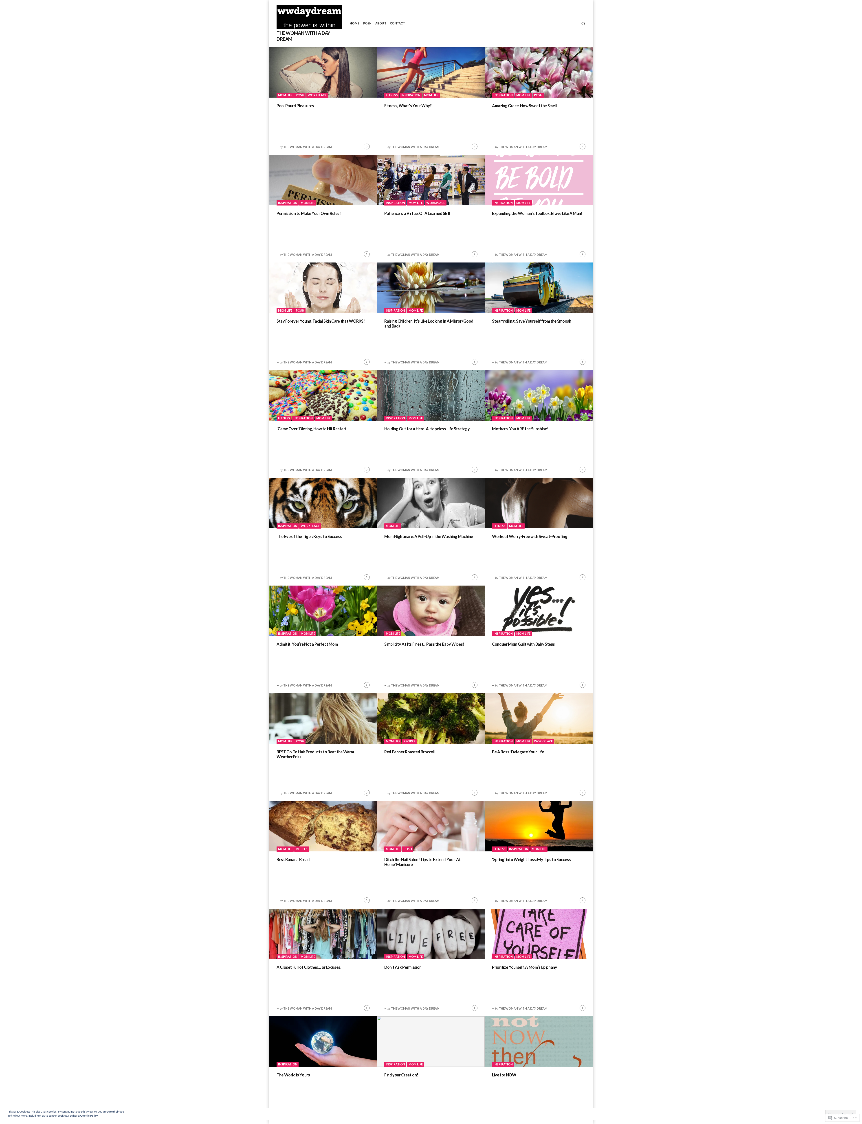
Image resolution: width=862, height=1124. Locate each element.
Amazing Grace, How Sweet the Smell (524, 105)
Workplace (317, 95)
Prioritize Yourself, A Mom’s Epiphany (524, 967)
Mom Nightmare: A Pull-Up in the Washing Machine (428, 536)
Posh (367, 23)
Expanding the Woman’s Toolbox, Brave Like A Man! (537, 213)
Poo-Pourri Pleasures (295, 105)
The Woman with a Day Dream (307, 147)
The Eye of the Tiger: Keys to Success (309, 536)
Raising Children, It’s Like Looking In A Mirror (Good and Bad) (428, 324)
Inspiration (410, 95)
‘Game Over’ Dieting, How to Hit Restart (312, 428)
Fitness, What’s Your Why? (408, 105)
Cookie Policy (89, 1115)
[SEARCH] (583, 24)
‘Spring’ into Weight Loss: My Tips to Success (531, 859)
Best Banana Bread (293, 859)
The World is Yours (293, 1074)
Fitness (392, 95)
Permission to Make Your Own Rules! (309, 213)
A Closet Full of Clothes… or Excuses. (309, 967)
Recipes (409, 741)
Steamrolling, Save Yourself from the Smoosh (531, 321)
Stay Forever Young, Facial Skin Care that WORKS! (321, 321)
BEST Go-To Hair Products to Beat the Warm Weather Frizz (315, 754)
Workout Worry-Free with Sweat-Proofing (529, 536)
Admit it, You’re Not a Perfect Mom (307, 644)
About (380, 23)
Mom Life (285, 95)
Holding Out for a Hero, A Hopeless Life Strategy (427, 428)
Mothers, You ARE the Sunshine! (520, 428)
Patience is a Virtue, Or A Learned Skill (417, 213)
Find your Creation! (401, 1074)
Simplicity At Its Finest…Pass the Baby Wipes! (424, 644)
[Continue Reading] (367, 146)
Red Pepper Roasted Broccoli (409, 751)
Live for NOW (504, 1074)
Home (355, 23)
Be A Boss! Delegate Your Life (518, 751)
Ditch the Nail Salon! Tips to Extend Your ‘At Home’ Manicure (422, 862)
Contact (397, 23)
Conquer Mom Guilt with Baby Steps (524, 644)
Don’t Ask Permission (403, 967)
